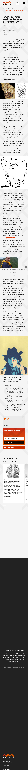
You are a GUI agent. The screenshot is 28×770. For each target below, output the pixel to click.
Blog (9, 8)
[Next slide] (25, 267)
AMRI (13, 8)
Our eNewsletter (13, 438)
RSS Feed (10, 442)
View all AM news (10, 447)
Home (4, 8)
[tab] (13, 276)
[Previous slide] (2, 267)
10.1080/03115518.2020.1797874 (14, 396)
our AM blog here (10, 237)
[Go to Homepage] (14, 756)
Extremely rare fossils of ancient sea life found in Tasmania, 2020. (14, 410)
